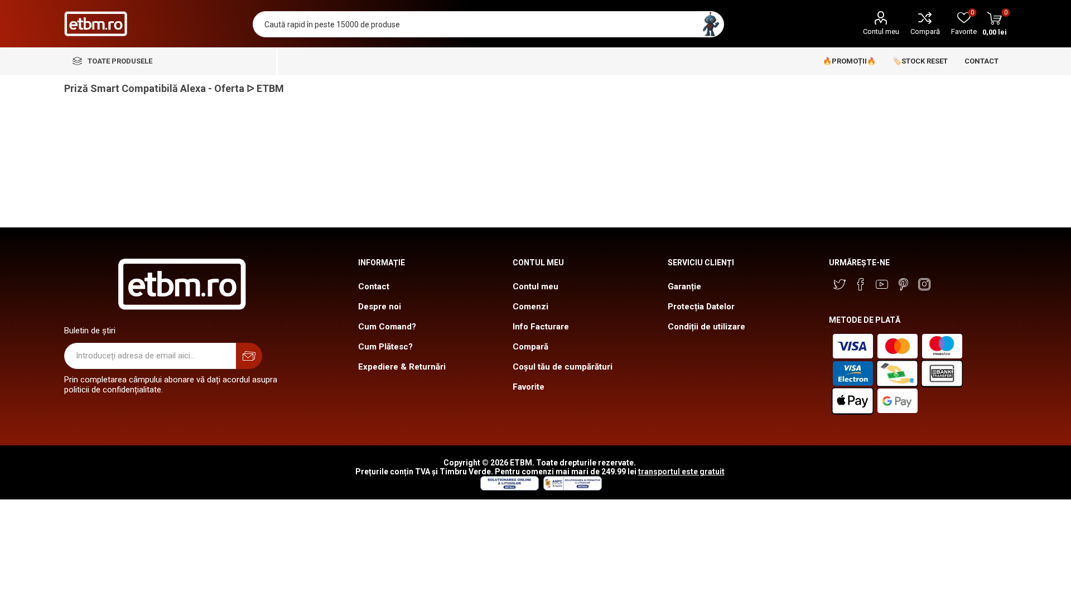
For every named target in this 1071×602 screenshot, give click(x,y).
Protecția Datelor (701, 307)
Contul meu (881, 31)
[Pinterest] (903, 284)
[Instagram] (924, 284)
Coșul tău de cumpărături (562, 367)
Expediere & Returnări (402, 367)
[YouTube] (882, 284)
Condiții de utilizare (706, 327)
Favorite (528, 387)
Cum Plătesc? (385, 347)
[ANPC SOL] (509, 487)
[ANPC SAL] (571, 487)
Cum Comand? (387, 327)
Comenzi (530, 307)
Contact (373, 286)
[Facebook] (861, 284)
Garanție (684, 286)
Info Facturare (541, 327)
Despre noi (379, 307)
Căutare (711, 24)
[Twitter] (839, 284)
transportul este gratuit (681, 471)
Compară (925, 31)
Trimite (249, 356)
